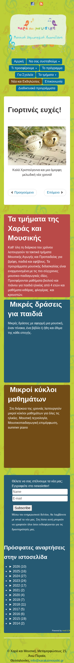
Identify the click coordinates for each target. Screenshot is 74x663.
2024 (14, 576)
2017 (14, 609)
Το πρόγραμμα (52, 68)
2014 (14, 623)
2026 (14, 566)
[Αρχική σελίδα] (37, 33)
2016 (14, 614)
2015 (14, 618)
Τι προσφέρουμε (22, 68)
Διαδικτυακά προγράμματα (36, 88)
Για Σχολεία (25, 74)
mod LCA (66, 631)
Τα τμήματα (46, 74)
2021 (14, 590)
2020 (14, 595)
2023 (14, 580)
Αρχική (19, 61)
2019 (14, 599)
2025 (14, 571)
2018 (14, 604)
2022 (14, 585)
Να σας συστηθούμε (43, 61)
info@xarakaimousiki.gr (47, 660)
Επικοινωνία (53, 81)
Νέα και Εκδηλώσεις (25, 81)
